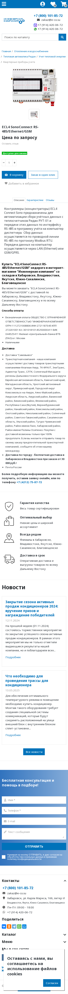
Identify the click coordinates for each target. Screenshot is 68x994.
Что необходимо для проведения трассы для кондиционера (26, 680)
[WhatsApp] (19, 926)
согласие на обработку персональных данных (34, 855)
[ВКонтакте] (4, 926)
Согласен (52, 983)
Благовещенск (57, 902)
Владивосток (14, 902)
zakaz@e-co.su (50, 20)
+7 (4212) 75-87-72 (29, 482)
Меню (7, 942)
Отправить (34, 846)
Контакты (10, 881)
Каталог (9, 934)
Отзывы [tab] (50, 200)
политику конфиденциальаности (24, 859)
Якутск (25, 902)
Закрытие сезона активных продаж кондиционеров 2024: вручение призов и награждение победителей (31, 608)
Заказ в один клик (43, 174)
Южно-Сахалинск (39, 902)
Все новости (34, 752)
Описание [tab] (19, 200)
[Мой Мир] (24, 926)
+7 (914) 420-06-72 (50, 25)
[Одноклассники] (9, 926)
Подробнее (13, 657)
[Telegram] (14, 926)
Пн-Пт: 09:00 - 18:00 (20, 907)
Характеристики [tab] (35, 200)
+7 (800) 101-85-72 (48, 15)
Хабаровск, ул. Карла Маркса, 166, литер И (36, 898)
